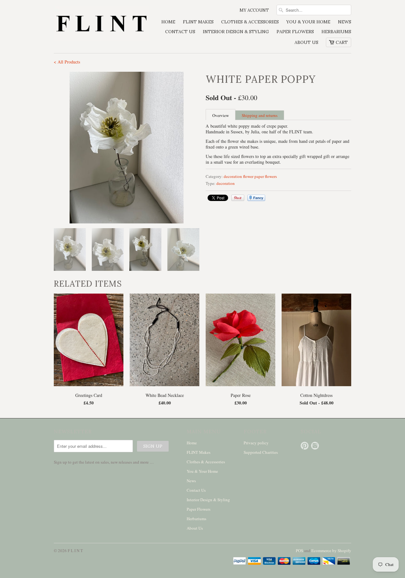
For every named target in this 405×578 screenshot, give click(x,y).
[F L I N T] (101, 24)
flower (248, 176)
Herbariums (336, 31)
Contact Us (180, 31)
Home (168, 22)
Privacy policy (256, 443)
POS (299, 550)
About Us (306, 42)
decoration (233, 176)
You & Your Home (308, 22)
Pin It (237, 198)
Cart (342, 42)
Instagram (315, 446)
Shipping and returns (259, 115)
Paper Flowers (295, 31)
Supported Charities (261, 452)
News (344, 22)
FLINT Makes (198, 22)
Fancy (256, 198)
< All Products (67, 62)
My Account (254, 10)
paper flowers (265, 176)
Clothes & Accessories (250, 22)
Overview (220, 115)
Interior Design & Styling (236, 31)
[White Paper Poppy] (126, 147)
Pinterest (304, 446)
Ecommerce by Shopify (331, 550)
